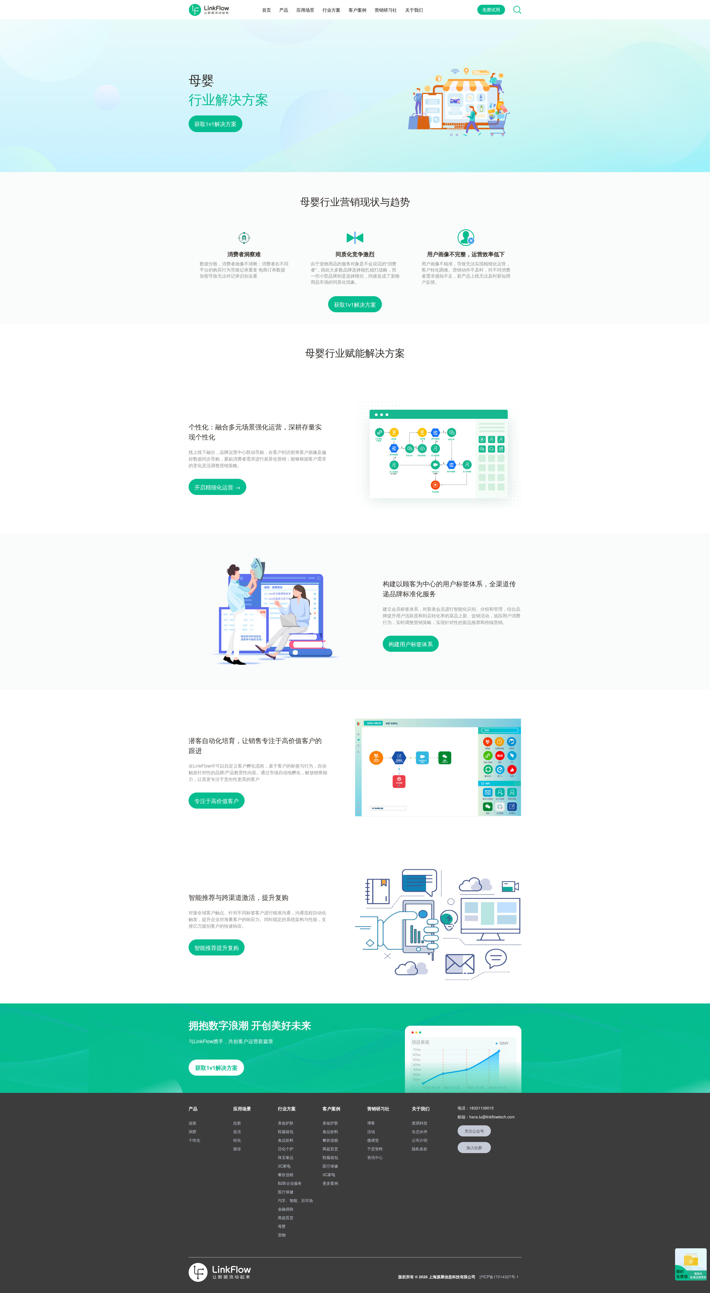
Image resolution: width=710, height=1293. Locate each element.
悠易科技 (419, 1123)
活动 (371, 1131)
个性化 (194, 1140)
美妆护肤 (285, 1123)
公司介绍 (419, 1140)
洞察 (192, 1131)
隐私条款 (419, 1148)
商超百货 (285, 1217)
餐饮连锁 (285, 1174)
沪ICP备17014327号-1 (499, 1276)
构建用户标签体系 (411, 644)
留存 (237, 1148)
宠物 (282, 1234)
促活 (237, 1131)
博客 (371, 1123)
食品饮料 (285, 1140)
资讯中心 (375, 1157)
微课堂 (373, 1140)
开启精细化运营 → (217, 487)
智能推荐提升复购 (216, 948)
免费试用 (491, 9)
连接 (192, 1123)
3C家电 (284, 1166)
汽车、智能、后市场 (295, 1200)
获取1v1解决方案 (215, 124)
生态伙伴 (419, 1131)
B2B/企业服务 (290, 1183)
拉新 (237, 1123)
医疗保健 (285, 1191)
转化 (237, 1140)
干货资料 (375, 1148)
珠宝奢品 (285, 1157)
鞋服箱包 (285, 1131)
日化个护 (285, 1148)
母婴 (282, 1226)
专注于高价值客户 (216, 801)
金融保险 (285, 1209)
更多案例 (330, 1183)
